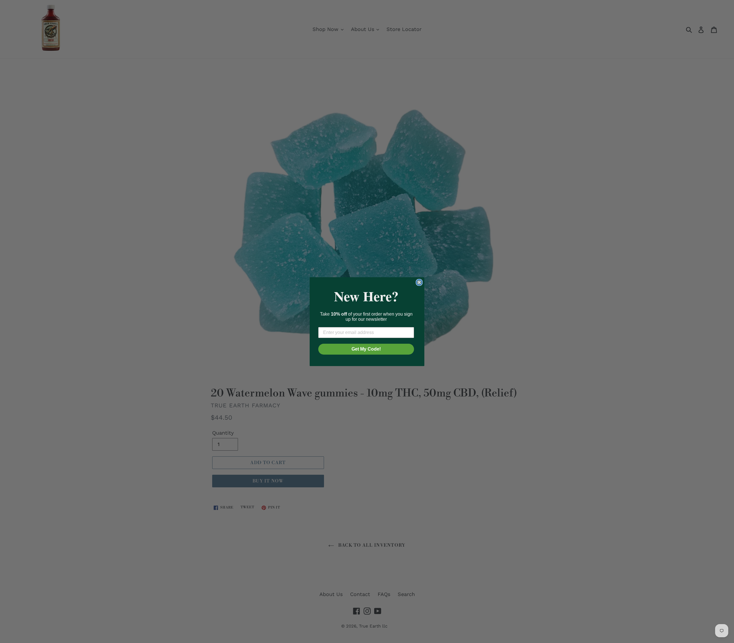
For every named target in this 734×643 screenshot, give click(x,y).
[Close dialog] (419, 282)
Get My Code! (366, 349)
